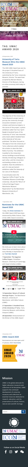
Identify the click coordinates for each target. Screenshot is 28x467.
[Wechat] (22, 451)
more (19, 343)
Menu (14, 29)
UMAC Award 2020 (10, 337)
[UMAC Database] (14, 422)
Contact (6, 1)
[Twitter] (16, 451)
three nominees (15, 211)
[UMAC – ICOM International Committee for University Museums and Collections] (13, 10)
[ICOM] (14, 439)
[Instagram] (10, 451)
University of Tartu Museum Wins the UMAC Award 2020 (13, 62)
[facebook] (5, 451)
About (2, 1)
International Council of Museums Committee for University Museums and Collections (14, 19)
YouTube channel (11, 254)
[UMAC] (14, 432)
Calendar (11, 1)
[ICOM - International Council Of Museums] (9, 6)
